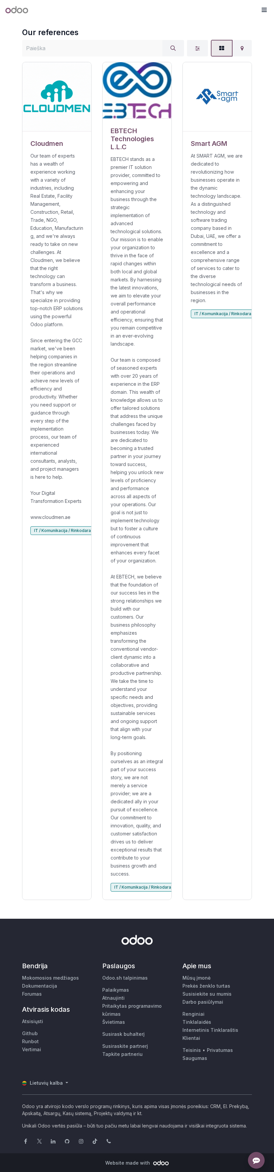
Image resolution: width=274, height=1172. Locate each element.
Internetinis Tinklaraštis (210, 1030)
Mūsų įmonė (196, 978)
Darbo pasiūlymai (202, 1002)
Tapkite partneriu (122, 1054)
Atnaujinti (113, 998)
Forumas (32, 994)
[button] (264, 10)
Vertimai (31, 1049)
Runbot (30, 1041)
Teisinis (191, 1050)
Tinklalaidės (196, 1022)
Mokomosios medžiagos (50, 978)
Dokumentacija (39, 986)
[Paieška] (173, 48)
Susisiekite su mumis (207, 994)
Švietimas (113, 1022)
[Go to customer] (56, 96)
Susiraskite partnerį (125, 1046)
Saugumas (194, 1058)
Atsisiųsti (32, 1021)
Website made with (128, 1163)
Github (30, 1033)
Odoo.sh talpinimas (125, 978)
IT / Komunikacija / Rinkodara (62, 530)
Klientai (191, 1038)
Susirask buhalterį (123, 1034)
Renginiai (193, 1014)
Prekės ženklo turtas (206, 986)
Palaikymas (115, 990)
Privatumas (220, 1050)
